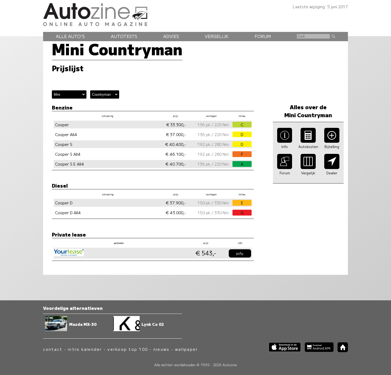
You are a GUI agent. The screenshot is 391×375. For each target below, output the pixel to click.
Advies (171, 36)
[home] (341, 350)
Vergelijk (216, 36)
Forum (263, 36)
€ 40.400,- (175, 144)
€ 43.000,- (176, 212)
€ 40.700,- (175, 164)
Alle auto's (70, 36)
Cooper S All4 (68, 154)
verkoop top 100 (127, 349)
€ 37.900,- (176, 202)
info (239, 253)
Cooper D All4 (68, 212)
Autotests (124, 36)
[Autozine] (195, 14)
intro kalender (85, 349)
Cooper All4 (66, 134)
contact (53, 349)
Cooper (62, 124)
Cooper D (64, 202)
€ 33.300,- (176, 124)
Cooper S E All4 (69, 164)
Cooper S (63, 144)
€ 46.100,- (175, 154)
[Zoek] (333, 36)
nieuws (161, 349)
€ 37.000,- (176, 134)
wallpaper (186, 349)
